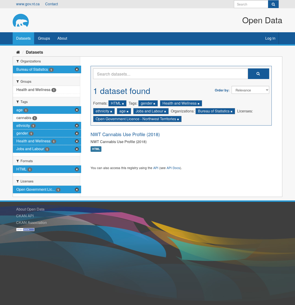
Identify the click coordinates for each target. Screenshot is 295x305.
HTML (96, 149)
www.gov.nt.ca (28, 3)
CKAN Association (31, 222)
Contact (51, 3)
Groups (44, 38)
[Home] (18, 52)
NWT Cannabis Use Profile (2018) (125, 134)
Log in (270, 38)
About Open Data (30, 209)
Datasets (23, 38)
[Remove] (123, 103)
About (62, 38)
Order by (221, 90)
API (155, 167)
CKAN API (25, 215)
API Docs (173, 167)
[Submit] (273, 4)
